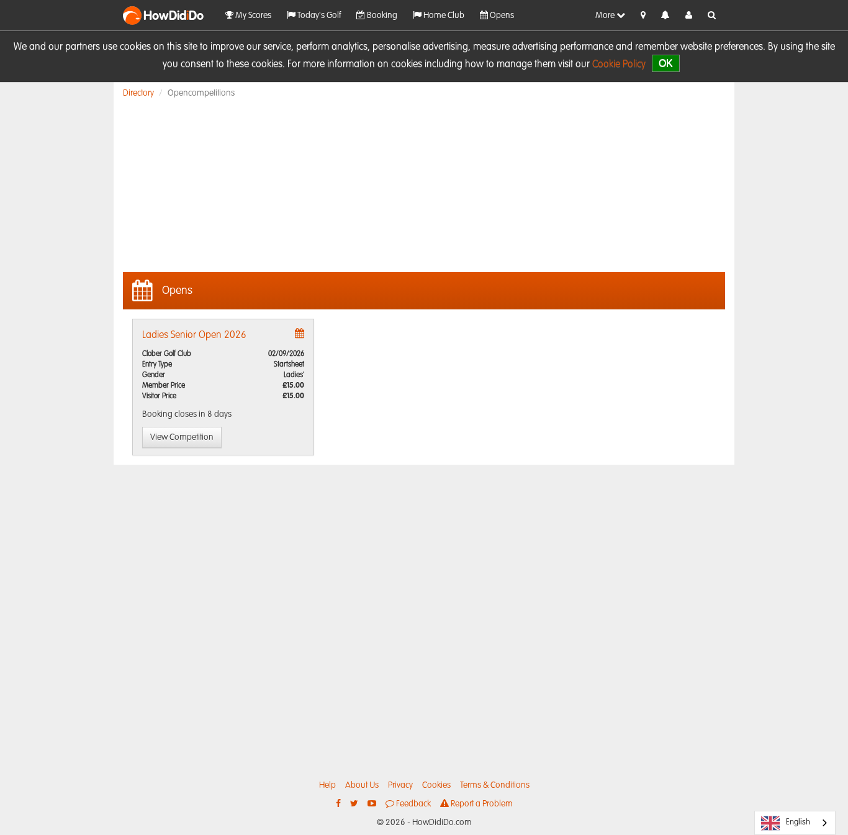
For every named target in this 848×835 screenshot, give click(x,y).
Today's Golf (318, 15)
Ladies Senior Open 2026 (194, 335)
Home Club (443, 15)
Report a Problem (481, 804)
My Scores (252, 15)
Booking (381, 15)
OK (666, 63)
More (605, 15)
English (798, 822)
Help (327, 785)
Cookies (436, 785)
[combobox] (795, 823)
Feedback (412, 804)
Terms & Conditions (495, 785)
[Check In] (643, 15)
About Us (362, 785)
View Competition (182, 437)
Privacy (400, 785)
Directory (138, 93)
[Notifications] (665, 16)
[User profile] (688, 15)
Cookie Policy (619, 65)
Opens (501, 15)
